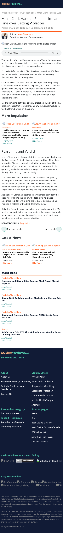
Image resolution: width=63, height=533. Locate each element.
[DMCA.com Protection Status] (25, 460)
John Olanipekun (25, 34)
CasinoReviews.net (12, 455)
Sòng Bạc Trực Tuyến (42, 436)
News (21, 12)
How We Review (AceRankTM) (16, 381)
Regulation (30, 12)
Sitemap (36, 404)
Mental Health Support (43, 400)
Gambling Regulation (11, 426)
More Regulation (14, 115)
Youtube (22, 363)
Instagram (35, 363)
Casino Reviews (9, 12)
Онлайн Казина (40, 441)
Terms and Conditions (42, 381)
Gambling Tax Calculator (13, 421)
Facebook (28, 363)
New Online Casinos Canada (46, 427)
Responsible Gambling (43, 386)
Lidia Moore (7, 144)
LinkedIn (9, 363)
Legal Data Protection (42, 390)
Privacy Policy (38, 376)
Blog (34, 417)
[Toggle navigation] (57, 4)
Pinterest (16, 363)
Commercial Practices (42, 395)
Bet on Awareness (10, 413)
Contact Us (6, 393)
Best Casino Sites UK (42, 422)
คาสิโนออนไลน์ (39, 431)
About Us (5, 376)
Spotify (41, 363)
